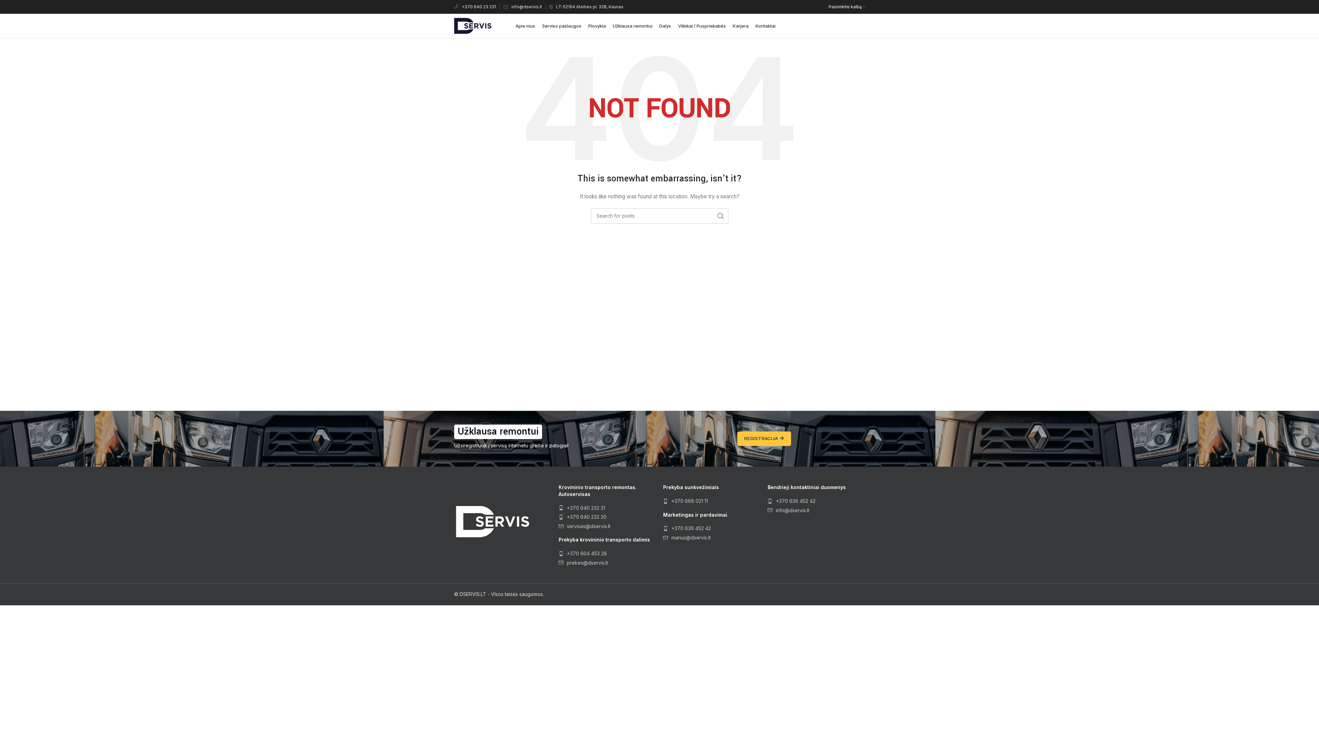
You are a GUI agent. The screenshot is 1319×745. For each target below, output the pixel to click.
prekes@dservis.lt (587, 563)
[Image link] (492, 521)
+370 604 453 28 (587, 553)
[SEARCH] (721, 216)
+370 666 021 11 (689, 501)
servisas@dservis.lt (588, 526)
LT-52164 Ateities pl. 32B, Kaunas (589, 6)
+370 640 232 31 (586, 508)
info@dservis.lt (526, 6)
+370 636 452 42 (691, 528)
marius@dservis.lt (691, 537)
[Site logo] (472, 25)
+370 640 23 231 (479, 6)
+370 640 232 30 (587, 517)
